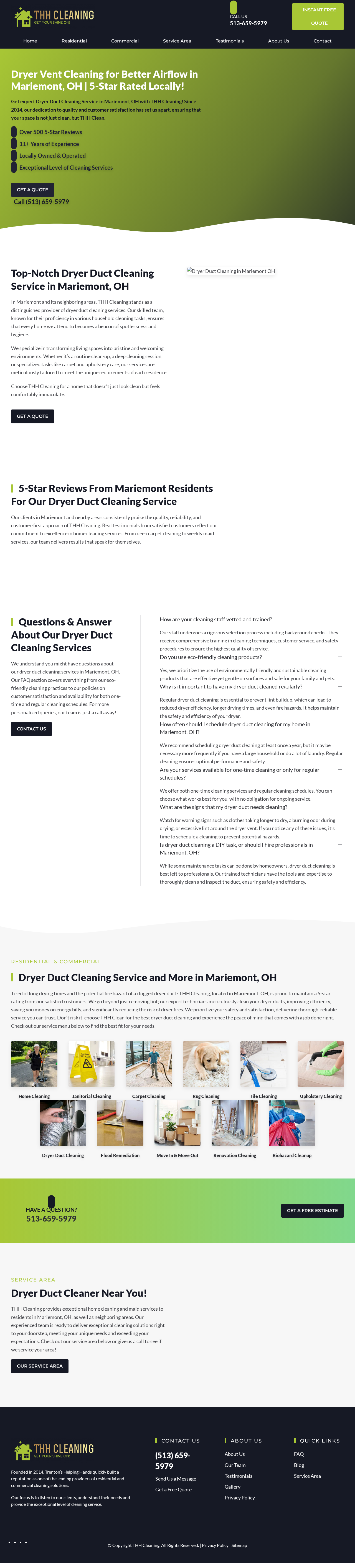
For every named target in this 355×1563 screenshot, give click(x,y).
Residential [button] (74, 41)
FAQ (299, 1454)
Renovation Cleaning (235, 1155)
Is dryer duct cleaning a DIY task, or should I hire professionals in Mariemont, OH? (236, 848)
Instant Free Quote (319, 16)
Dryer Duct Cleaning (63, 1155)
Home (30, 41)
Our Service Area (40, 1366)
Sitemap (239, 1545)
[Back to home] (53, 16)
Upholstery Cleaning (321, 1096)
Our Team (235, 1465)
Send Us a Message (175, 1479)
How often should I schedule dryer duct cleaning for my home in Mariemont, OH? (235, 728)
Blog (299, 1465)
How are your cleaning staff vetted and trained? (216, 619)
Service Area (177, 41)
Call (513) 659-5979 (41, 201)
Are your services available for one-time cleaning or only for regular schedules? (240, 773)
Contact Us (31, 729)
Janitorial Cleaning (91, 1096)
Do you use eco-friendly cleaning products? (211, 657)
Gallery (232, 1487)
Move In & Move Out (177, 1155)
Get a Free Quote (173, 1489)
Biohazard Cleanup (292, 1155)
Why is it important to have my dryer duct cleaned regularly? (231, 686)
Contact (323, 41)
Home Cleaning (34, 1096)
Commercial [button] (125, 41)
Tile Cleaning (263, 1096)
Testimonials (230, 41)
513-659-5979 (248, 23)
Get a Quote (32, 189)
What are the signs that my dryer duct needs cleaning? (223, 806)
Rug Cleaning (206, 1096)
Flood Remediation (120, 1155)
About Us (278, 41)
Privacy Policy (240, 1497)
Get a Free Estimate (312, 1210)
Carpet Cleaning (148, 1096)
